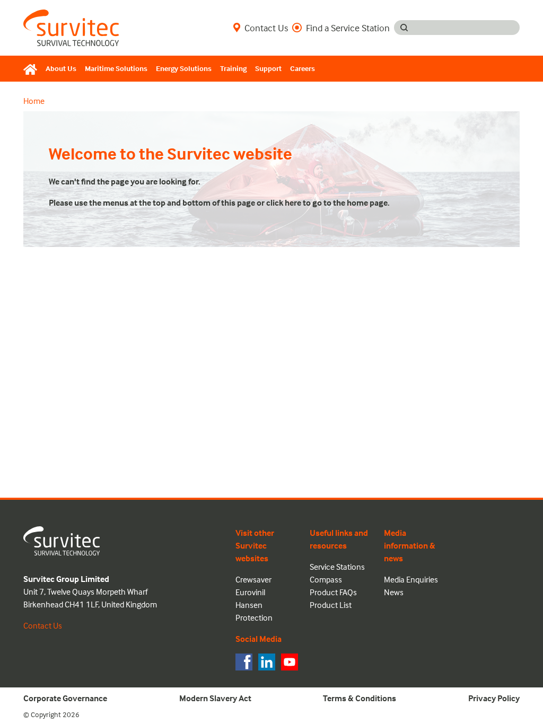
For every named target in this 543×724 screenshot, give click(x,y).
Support (268, 68)
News (394, 592)
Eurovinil (250, 592)
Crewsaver (253, 579)
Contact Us (266, 27)
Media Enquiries (411, 579)
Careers (302, 68)
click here (283, 202)
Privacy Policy (494, 698)
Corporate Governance (65, 698)
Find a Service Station (348, 27)
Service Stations (337, 566)
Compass (326, 579)
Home (34, 100)
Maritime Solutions (116, 68)
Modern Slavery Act (215, 698)
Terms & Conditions (359, 698)
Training (233, 68)
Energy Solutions (184, 68)
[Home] (32, 68)
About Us (61, 68)
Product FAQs (333, 592)
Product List (331, 604)
